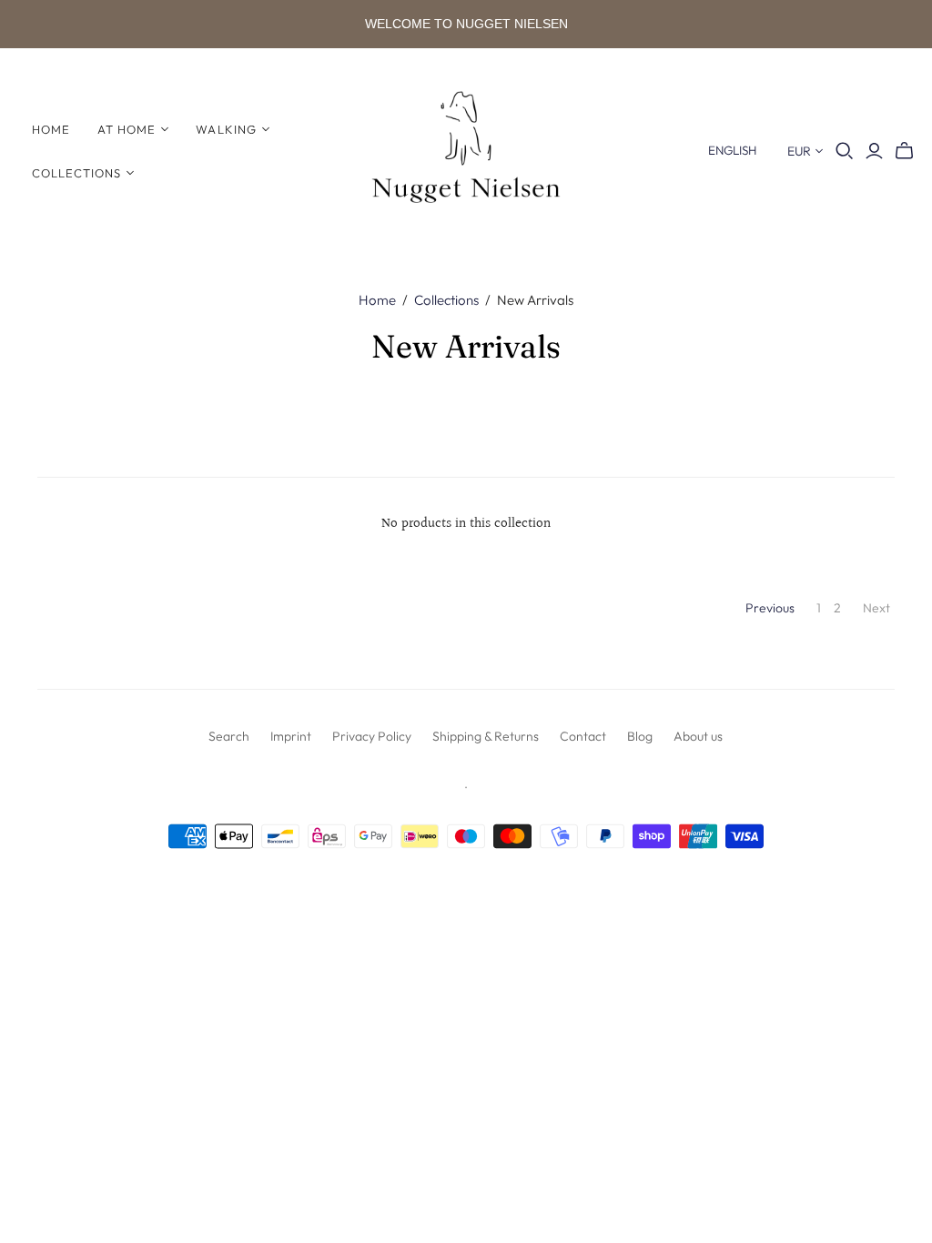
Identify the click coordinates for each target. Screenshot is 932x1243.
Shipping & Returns (485, 736)
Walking (226, 129)
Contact (583, 736)
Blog (640, 736)
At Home (126, 129)
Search (228, 736)
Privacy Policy (371, 736)
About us (698, 736)
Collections (76, 173)
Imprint (290, 736)
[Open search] (845, 151)
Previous (770, 608)
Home (51, 129)
